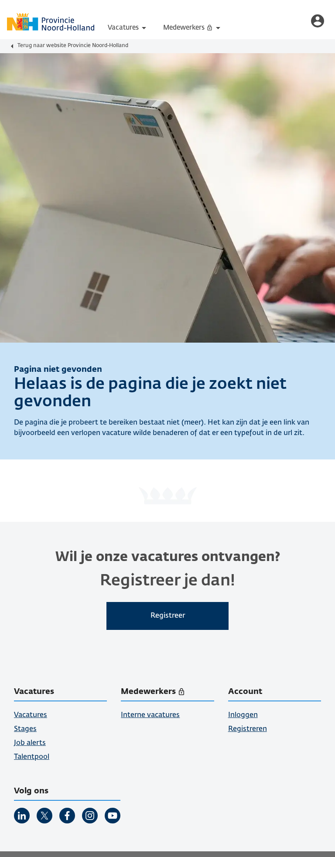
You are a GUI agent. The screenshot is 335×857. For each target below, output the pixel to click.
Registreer (167, 615)
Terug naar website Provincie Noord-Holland (72, 45)
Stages (25, 729)
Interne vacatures (150, 715)
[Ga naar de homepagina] (50, 21)
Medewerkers (196, 31)
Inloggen (243, 715)
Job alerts (30, 743)
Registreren (247, 729)
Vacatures (128, 28)
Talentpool (31, 757)
